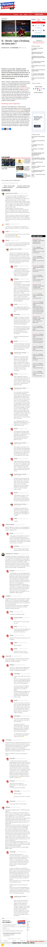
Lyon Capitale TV (41, 941)
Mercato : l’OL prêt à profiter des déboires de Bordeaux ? (8, 186)
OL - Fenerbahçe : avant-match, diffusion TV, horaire (38, 141)
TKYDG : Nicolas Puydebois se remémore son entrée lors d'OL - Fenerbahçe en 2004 (38, 158)
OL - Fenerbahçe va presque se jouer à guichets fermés (38, 145)
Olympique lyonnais (17, 180)
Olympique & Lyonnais (39, 14)
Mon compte (44, 12)
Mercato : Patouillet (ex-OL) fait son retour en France (38, 66)
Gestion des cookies (33, 941)
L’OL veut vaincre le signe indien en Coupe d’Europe (38, 78)
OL (9, 183)
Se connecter (34, 12)
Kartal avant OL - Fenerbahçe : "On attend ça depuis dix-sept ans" (38, 167)
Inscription (39, 12)
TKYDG (21, 14)
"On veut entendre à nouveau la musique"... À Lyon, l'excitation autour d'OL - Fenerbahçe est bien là (38, 153)
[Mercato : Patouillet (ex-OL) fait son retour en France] (20, 177)
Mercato (25, 14)
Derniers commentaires (38, 92)
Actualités (16, 14)
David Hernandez (15, 47)
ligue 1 (3, 183)
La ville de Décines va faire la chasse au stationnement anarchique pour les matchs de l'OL (38, 57)
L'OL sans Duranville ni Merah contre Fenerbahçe (37, 163)
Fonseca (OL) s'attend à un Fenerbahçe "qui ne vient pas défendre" (38, 70)
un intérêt (20, 110)
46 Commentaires (23, 47)
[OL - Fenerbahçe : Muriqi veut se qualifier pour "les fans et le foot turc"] (20, 170)
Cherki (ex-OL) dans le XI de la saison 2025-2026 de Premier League (37, 53)
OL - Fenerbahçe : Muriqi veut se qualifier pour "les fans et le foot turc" (38, 62)
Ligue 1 (10, 180)
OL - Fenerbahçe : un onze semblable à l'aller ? (38, 149)
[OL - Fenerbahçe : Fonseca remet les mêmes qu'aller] (8, 166)
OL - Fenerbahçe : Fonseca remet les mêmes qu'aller (8, 168)
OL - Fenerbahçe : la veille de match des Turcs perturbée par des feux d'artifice (38, 74)
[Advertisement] (16, 58)
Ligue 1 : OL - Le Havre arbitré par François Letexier (38, 175)
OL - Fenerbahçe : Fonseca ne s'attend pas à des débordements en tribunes (38, 171)
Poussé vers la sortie (23, 88)
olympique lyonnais (14, 183)
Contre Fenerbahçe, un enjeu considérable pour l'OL (38, 137)
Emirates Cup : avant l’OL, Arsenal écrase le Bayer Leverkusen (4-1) (23, 186)
